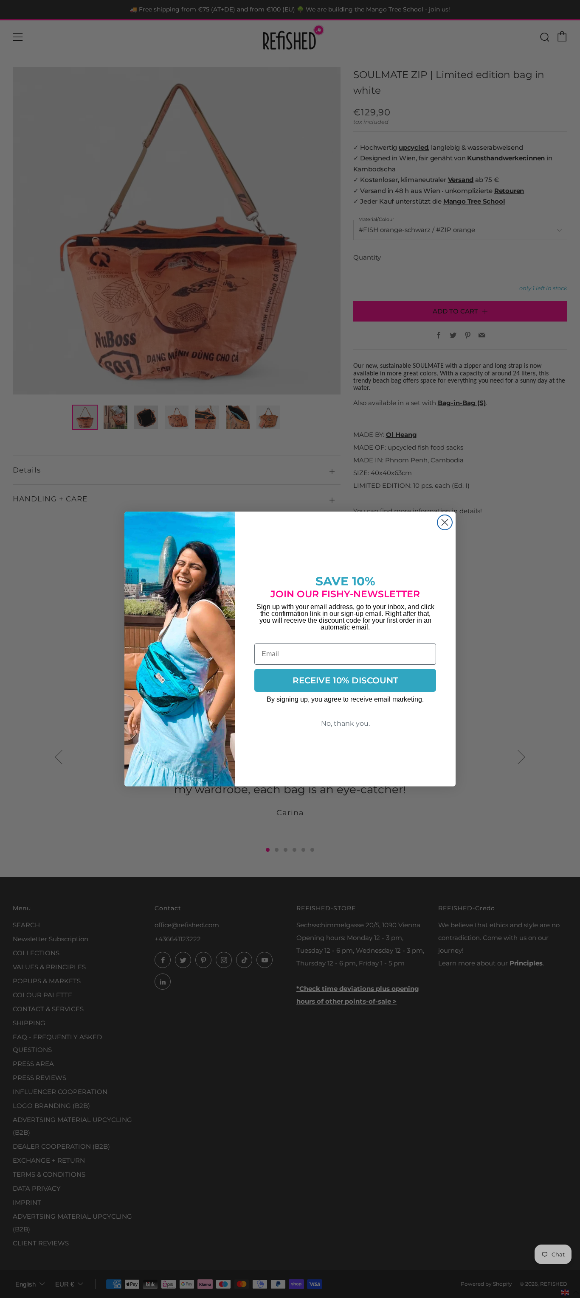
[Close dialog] (444, 522)
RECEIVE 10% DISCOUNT (345, 680)
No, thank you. (345, 723)
